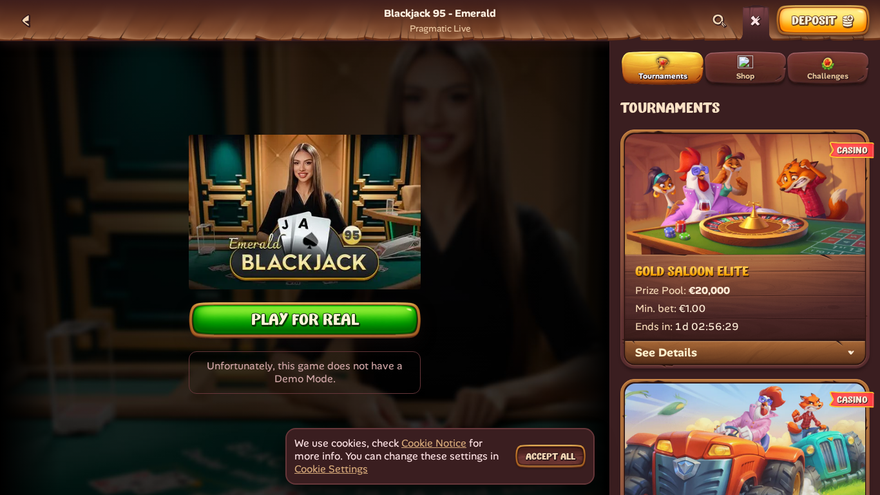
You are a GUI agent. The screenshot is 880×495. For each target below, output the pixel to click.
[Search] (719, 20)
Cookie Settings (331, 469)
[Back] (25, 20)
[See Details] (851, 352)
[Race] (755, 20)
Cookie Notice (433, 443)
